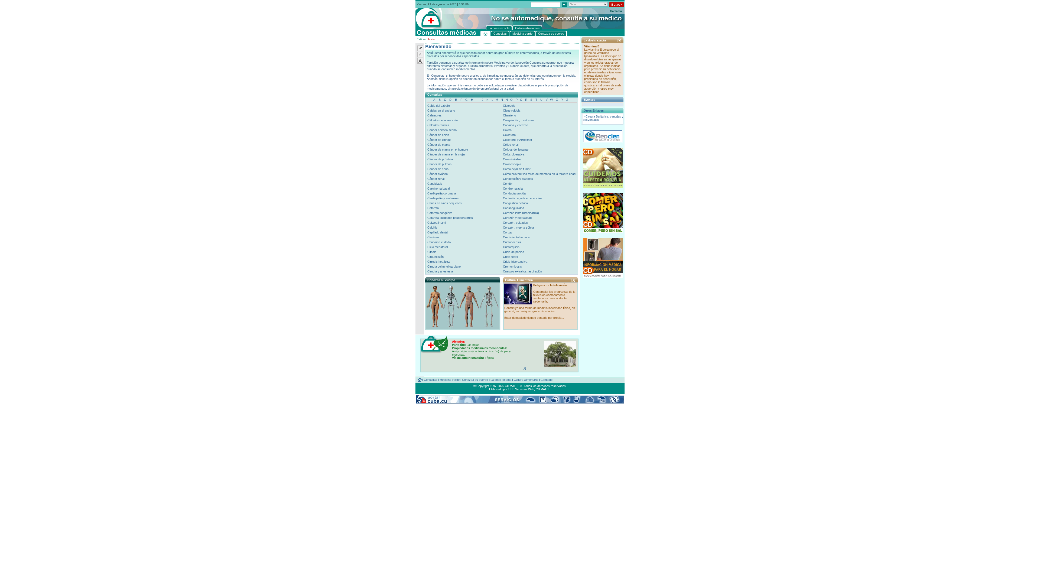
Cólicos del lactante (515, 149)
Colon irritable (512, 159)
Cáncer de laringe (439, 139)
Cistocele (509, 105)
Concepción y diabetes (518, 178)
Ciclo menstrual (437, 247)
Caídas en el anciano (441, 110)
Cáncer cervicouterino (442, 130)
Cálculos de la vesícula (442, 120)
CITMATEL (543, 389)
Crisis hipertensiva (515, 261)
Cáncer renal (435, 178)
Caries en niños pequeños (444, 203)
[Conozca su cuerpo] (462, 327)
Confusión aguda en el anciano (523, 198)
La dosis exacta (500, 379)
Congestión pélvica (515, 203)
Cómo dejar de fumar (517, 169)
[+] (573, 280)
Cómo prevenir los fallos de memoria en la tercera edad (539, 174)
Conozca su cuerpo (475, 379)
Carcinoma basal (438, 188)
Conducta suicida (514, 193)
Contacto (616, 10)
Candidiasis (435, 183)
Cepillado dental (437, 232)
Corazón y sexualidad (517, 217)
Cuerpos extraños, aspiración (522, 271)
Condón (508, 183)
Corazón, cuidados (515, 222)
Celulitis (432, 227)
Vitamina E (591, 46)
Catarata (433, 208)
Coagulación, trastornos (518, 120)
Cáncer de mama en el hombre (447, 149)
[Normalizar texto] (420, 56)
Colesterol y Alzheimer (517, 139)
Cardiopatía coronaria (441, 193)
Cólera (507, 130)
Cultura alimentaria (526, 379)
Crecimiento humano (516, 237)
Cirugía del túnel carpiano (444, 266)
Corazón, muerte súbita (518, 227)
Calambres (434, 115)
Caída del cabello (438, 105)
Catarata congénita (439, 212)
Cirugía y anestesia (440, 271)
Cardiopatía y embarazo (443, 198)
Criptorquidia (511, 247)
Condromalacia (513, 188)
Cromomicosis (512, 266)
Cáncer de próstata (440, 159)
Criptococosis (512, 242)
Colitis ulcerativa (513, 154)
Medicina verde (450, 379)
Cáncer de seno (437, 169)
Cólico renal (510, 144)
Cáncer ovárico (437, 174)
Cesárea (433, 237)
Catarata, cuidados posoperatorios (450, 217)
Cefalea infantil (436, 222)
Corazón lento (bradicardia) (521, 212)
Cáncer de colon (438, 134)
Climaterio (509, 115)
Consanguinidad (513, 208)
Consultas (430, 379)
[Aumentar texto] (420, 62)
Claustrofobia (511, 110)
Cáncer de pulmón (439, 164)
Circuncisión (435, 256)
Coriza (507, 232)
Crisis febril (510, 256)
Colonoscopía (512, 164)
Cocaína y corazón (515, 125)
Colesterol (509, 134)
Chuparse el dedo (439, 242)
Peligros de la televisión (550, 285)
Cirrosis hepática (438, 261)
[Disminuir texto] (420, 50)
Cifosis (431, 251)
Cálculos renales (438, 125)
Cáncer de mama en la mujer (446, 154)
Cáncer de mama (438, 144)
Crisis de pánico (513, 251)
